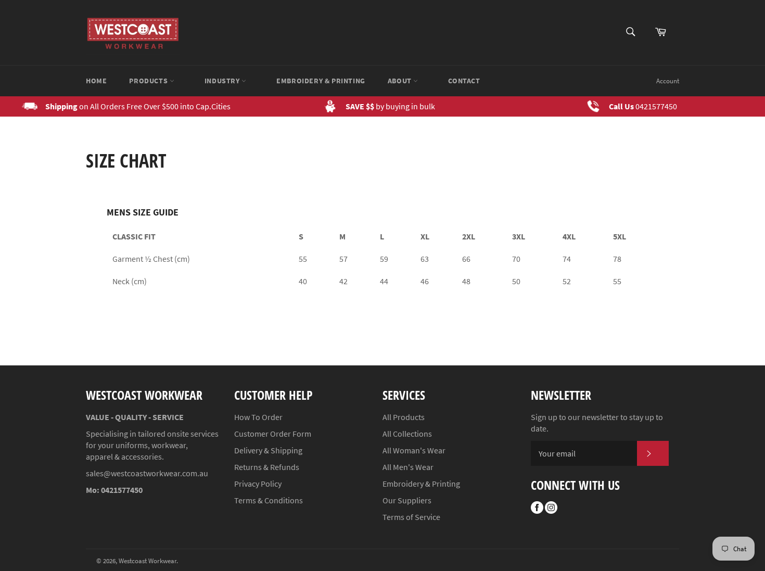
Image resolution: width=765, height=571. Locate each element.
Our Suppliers (406, 500)
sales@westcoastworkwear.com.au (147, 473)
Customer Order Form (272, 433)
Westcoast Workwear (147, 560)
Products (149, 80)
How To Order (258, 417)
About (401, 80)
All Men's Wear (408, 467)
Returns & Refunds (266, 467)
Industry (223, 80)
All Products (403, 417)
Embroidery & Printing (320, 80)
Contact (464, 80)
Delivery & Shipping (268, 450)
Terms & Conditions (268, 500)
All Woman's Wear (413, 450)
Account (667, 81)
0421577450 (656, 106)
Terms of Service (411, 517)
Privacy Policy (258, 483)
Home (96, 80)
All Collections (407, 433)
